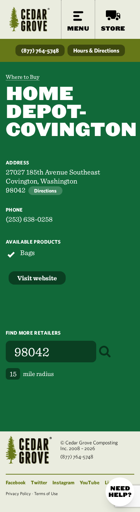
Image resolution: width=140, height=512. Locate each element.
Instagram (63, 482)
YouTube (89, 482)
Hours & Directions (96, 50)
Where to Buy (22, 76)
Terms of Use (46, 493)
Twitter (39, 482)
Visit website (37, 278)
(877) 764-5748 (40, 50)
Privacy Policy (18, 493)
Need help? (119, 491)
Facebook (15, 482)
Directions (45, 191)
